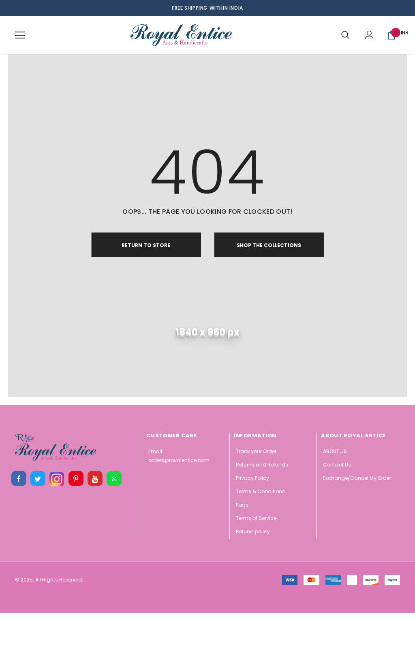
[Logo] (181, 35)
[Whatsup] (114, 478)
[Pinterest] (75, 478)
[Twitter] (37, 478)
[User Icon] (369, 35)
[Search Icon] (345, 35)
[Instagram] (56, 478)
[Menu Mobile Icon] (20, 35)
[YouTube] (95, 478)
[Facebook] (18, 478)
